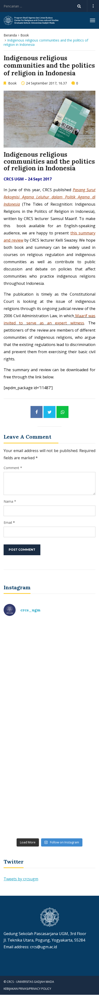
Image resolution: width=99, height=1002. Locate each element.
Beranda (10, 35)
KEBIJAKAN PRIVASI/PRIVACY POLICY (27, 989)
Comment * (13, 467)
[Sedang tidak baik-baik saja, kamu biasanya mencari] (49, 647)
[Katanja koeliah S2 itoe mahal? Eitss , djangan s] (49, 701)
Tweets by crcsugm (21, 879)
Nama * (10, 501)
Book (24, 35)
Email (8, 522)
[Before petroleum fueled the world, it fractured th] (49, 755)
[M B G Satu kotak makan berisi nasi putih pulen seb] (49, 808)
